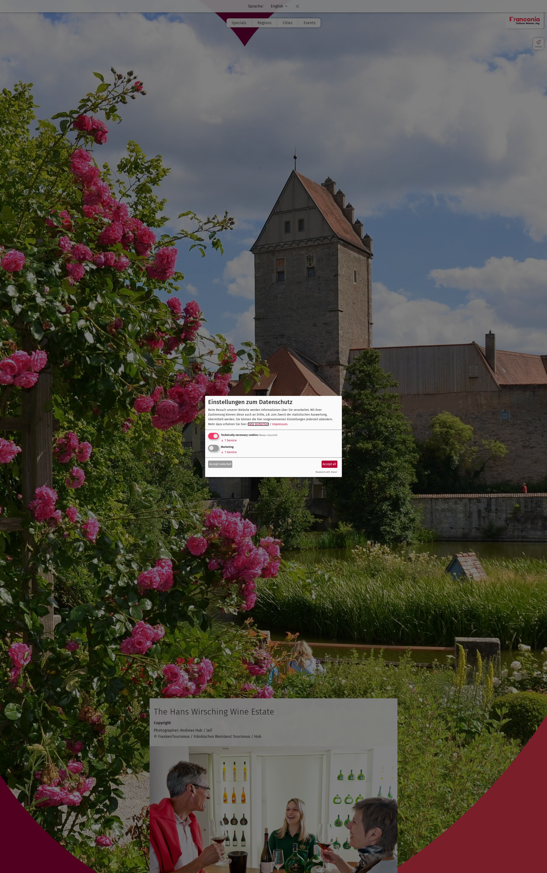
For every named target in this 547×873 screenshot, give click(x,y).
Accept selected (220, 464)
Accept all (329, 464)
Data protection (258, 424)
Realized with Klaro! (326, 472)
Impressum (279, 424)
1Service (229, 440)
